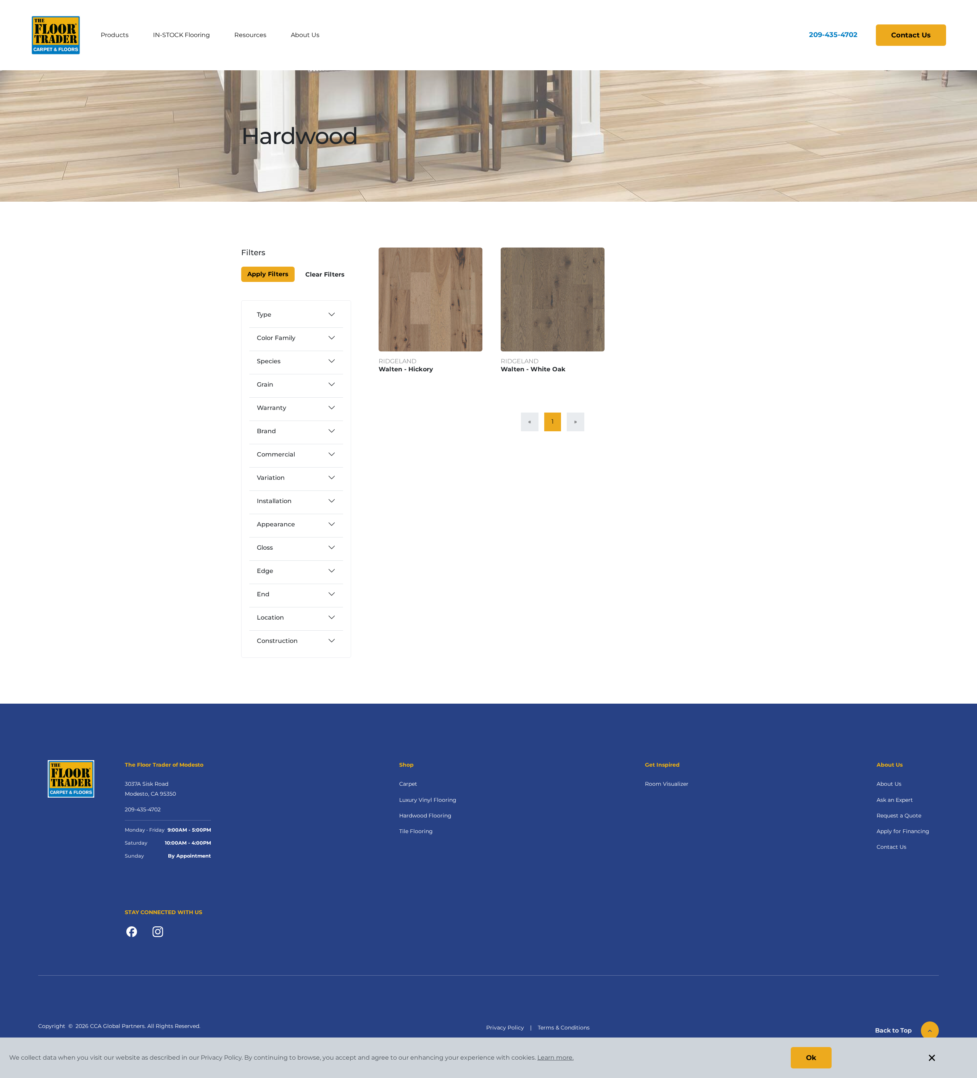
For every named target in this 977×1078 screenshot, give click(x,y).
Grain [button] (265, 384)
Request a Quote (899, 815)
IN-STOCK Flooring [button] (181, 35)
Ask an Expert (895, 799)
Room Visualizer (666, 783)
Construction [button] (277, 640)
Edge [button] (265, 571)
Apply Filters (268, 274)
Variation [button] (271, 477)
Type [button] (264, 314)
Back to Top (893, 1030)
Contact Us (911, 35)
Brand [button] (266, 431)
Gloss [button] (265, 547)
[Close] (268, 257)
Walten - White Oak (533, 369)
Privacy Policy (505, 1027)
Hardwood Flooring (425, 815)
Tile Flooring (416, 831)
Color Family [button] (276, 338)
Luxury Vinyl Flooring (427, 799)
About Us (889, 783)
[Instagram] (157, 931)
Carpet (408, 783)
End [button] (263, 594)
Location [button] (270, 617)
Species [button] (269, 361)
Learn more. (555, 1057)
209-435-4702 (833, 35)
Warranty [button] (271, 407)
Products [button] (115, 35)
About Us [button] (305, 35)
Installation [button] (274, 501)
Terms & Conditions (564, 1027)
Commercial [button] (276, 454)
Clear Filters (325, 274)
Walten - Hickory (406, 369)
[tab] (296, 314)
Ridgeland (397, 361)
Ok (811, 1058)
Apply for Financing (903, 831)
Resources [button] (250, 35)
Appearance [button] (276, 524)
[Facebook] (131, 931)
